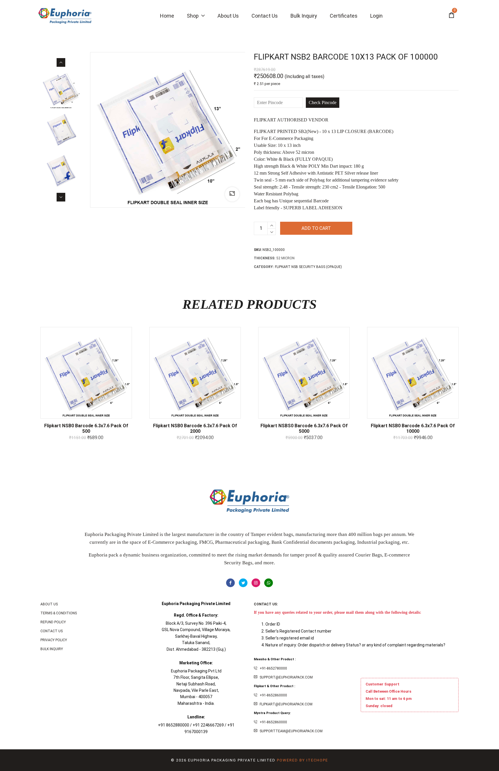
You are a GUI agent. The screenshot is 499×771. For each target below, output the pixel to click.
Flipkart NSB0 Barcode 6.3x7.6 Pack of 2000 (195, 428)
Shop (193, 16)
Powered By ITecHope (302, 760)
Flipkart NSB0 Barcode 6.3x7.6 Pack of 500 (86, 428)
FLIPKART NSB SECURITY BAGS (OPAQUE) (308, 267)
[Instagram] (256, 582)
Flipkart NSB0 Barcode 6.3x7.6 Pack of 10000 (413, 428)
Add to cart (316, 228)
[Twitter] (243, 582)
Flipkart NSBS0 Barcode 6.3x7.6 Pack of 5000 (304, 428)
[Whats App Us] (268, 582)
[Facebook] (230, 582)
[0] (451, 16)
